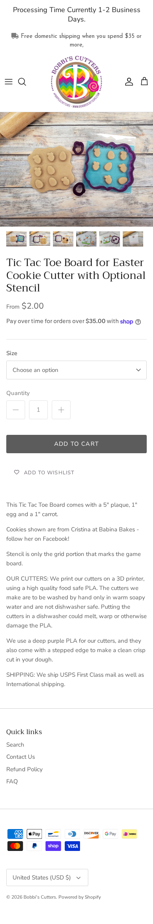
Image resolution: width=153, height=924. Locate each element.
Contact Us (20, 757)
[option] (76, 169)
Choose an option (35, 370)
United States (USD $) (42, 877)
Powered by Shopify (79, 897)
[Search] (26, 81)
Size (11, 353)
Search (15, 745)
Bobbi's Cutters (40, 897)
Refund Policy (24, 769)
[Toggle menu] (8, 81)
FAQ (12, 781)
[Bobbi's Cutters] (76, 82)
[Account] (127, 81)
